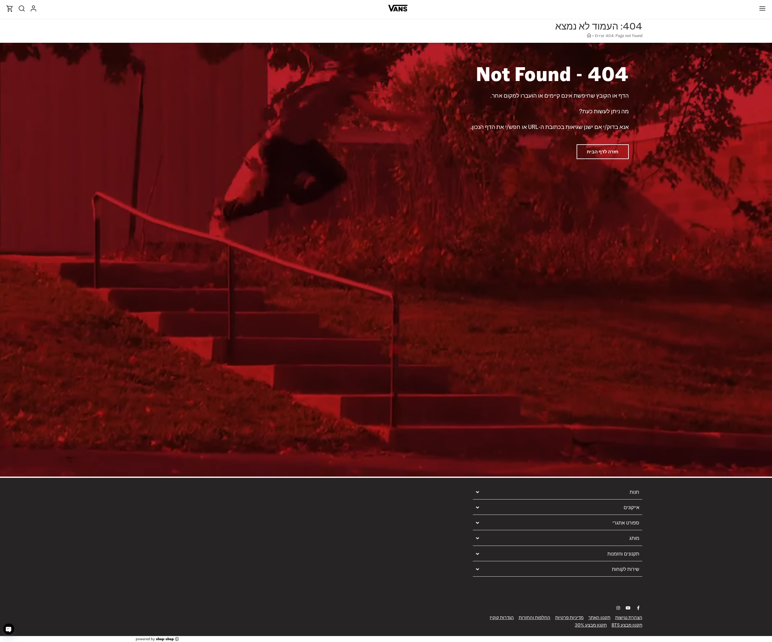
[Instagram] (618, 608)
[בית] (589, 35)
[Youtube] (628, 608)
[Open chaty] (8, 629)
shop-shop (165, 639)
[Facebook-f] (638, 608)
